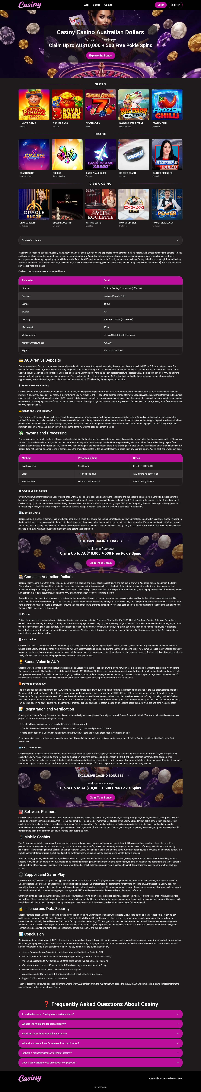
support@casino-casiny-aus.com (166, 1078)
